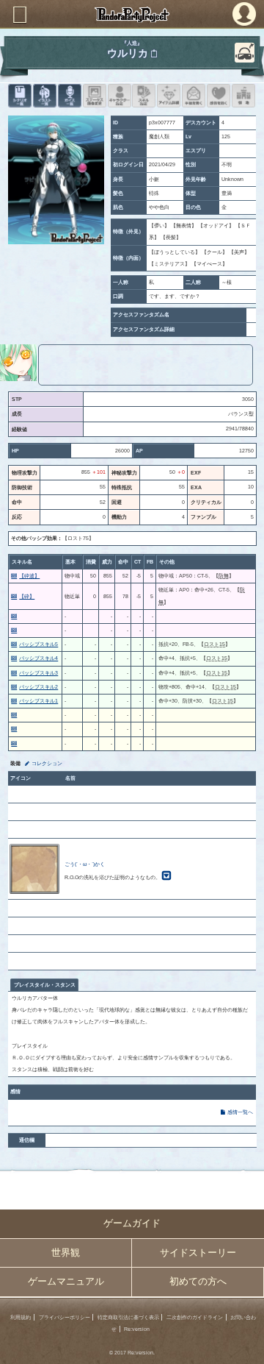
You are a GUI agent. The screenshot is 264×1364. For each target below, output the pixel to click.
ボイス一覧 (69, 95)
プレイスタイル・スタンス (45, 984)
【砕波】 (29, 575)
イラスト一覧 (44, 95)
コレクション (47, 763)
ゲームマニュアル (66, 1281)
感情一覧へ (240, 1112)
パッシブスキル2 (38, 686)
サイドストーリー (198, 1253)
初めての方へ (198, 1281)
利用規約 (20, 1317)
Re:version (137, 1329)
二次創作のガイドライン (194, 1317)
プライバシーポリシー (64, 1317)
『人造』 (132, 43)
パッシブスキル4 (38, 658)
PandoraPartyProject (132, 14)
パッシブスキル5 (38, 644)
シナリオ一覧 (20, 95)
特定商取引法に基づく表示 (128, 1317)
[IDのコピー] (154, 54)
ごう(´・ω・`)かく (85, 864)
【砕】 (26, 596)
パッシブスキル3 (38, 672)
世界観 (65, 1253)
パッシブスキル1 (38, 700)
